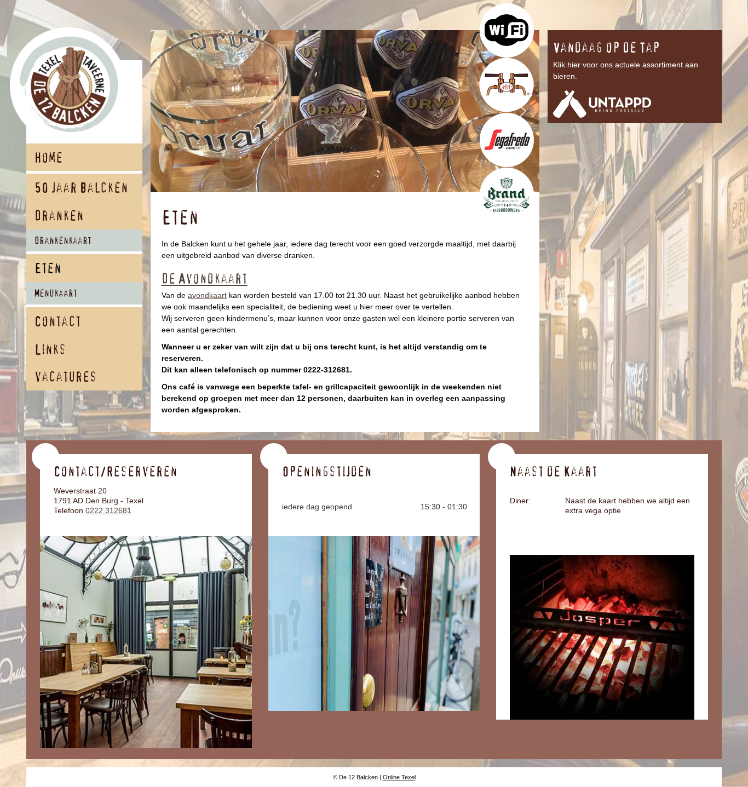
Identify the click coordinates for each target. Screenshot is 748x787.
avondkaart (207, 295)
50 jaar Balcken (81, 189)
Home (48, 158)
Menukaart (55, 294)
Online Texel (399, 777)
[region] (345, 111)
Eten (47, 269)
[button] (167, 111)
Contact (57, 322)
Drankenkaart (62, 241)
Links (50, 350)
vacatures (65, 377)
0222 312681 (108, 510)
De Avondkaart (205, 279)
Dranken (59, 216)
